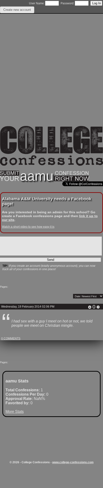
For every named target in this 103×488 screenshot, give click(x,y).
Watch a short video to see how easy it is (28, 226)
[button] (17, 9)
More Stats (15, 412)
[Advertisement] (51, 74)
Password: (67, 3)
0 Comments (10, 338)
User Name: (37, 3)
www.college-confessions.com (73, 462)
